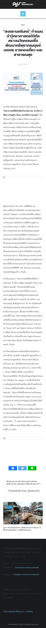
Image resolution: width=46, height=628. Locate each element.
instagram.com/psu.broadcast (26, 574)
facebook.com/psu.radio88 (27, 567)
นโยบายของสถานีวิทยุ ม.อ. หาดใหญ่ (18, 611)
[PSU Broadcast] (23, 4)
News (23, 25)
